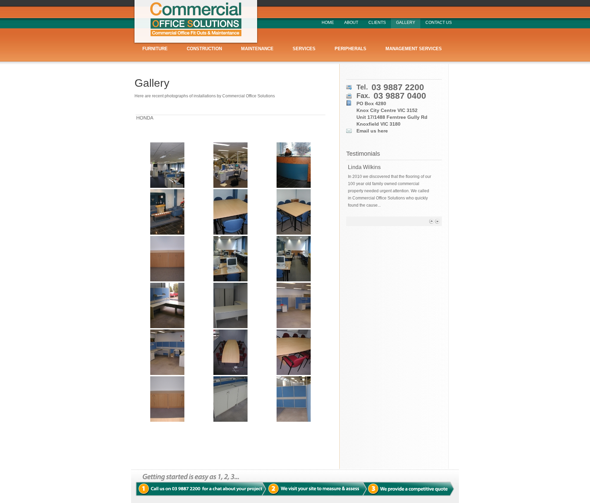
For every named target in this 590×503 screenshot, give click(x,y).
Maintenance (257, 48)
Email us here (372, 131)
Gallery (405, 22)
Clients (377, 22)
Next (437, 221)
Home (328, 22)
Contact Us (438, 22)
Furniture (155, 48)
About (351, 22)
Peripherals (350, 48)
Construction (204, 48)
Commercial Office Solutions (195, 22)
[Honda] (167, 165)
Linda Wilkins (364, 167)
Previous (431, 221)
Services (304, 48)
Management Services (413, 48)
